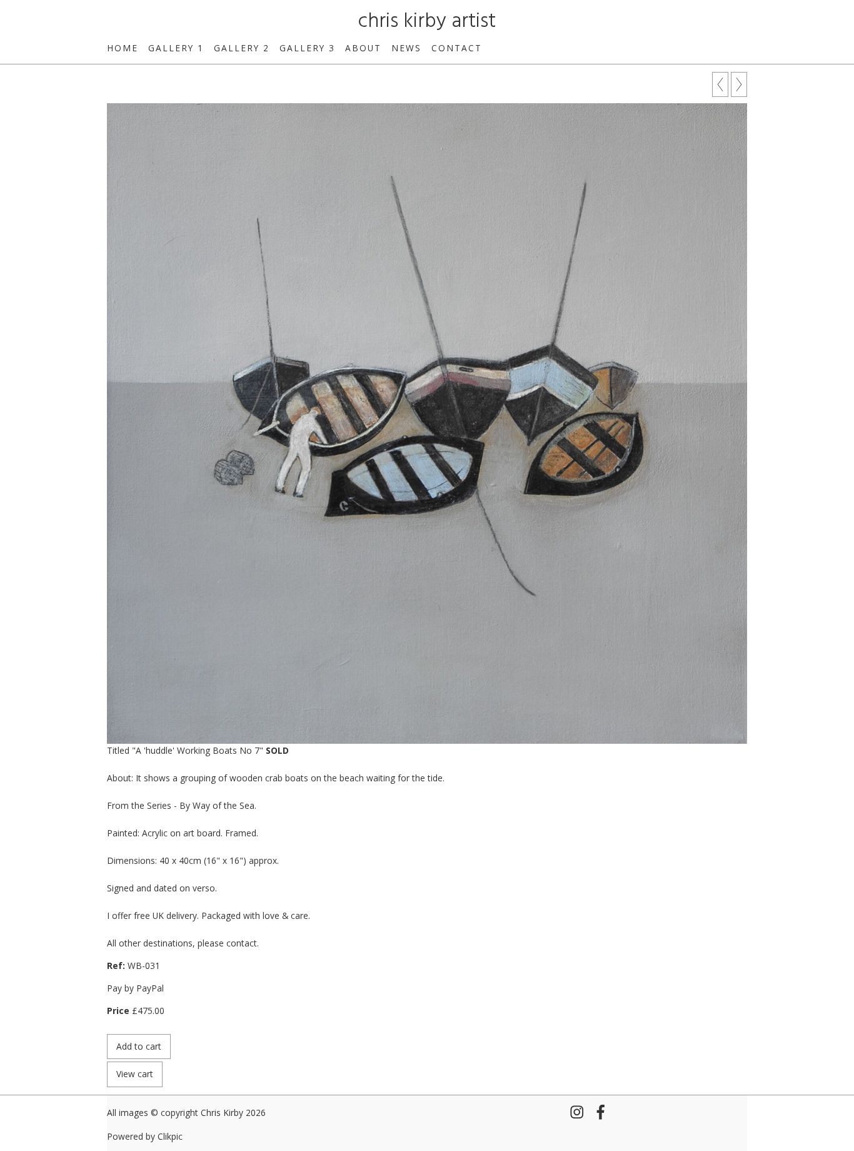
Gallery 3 (307, 48)
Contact (456, 48)
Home (122, 48)
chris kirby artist (427, 21)
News (406, 48)
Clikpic (170, 1136)
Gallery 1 (176, 48)
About (363, 48)
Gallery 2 (241, 48)
